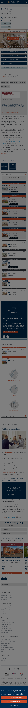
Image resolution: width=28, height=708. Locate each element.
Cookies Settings (14, 705)
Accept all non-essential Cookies (14, 697)
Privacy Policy (19, 694)
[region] (14, 697)
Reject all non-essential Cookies (14, 701)
